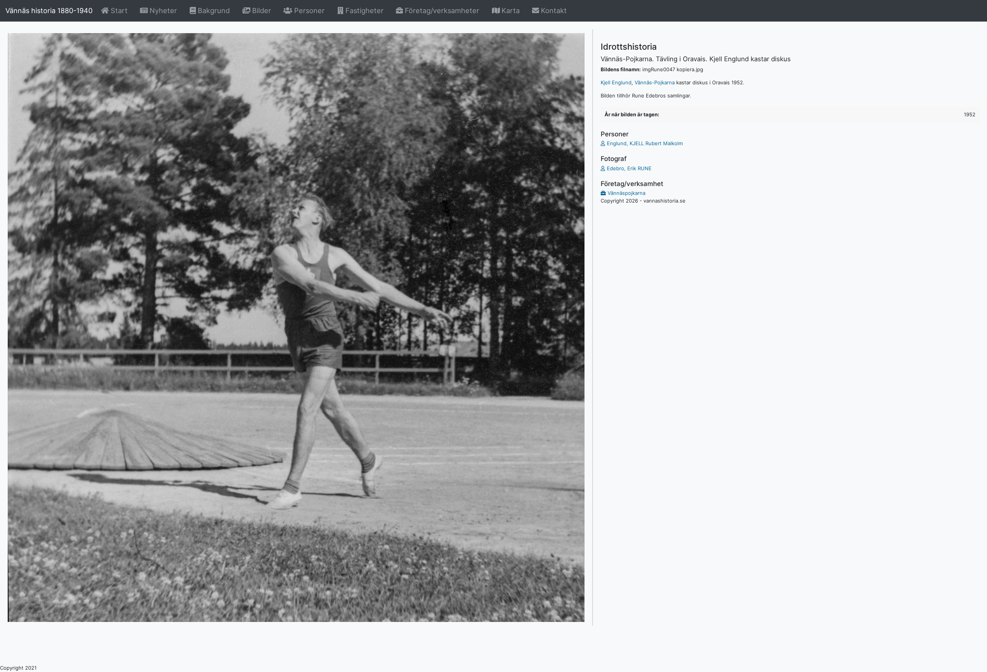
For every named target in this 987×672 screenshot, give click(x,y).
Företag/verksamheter (441, 10)
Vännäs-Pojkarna (655, 82)
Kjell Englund (616, 82)
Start (119, 10)
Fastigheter (364, 10)
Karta (510, 10)
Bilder (261, 10)
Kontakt (553, 10)
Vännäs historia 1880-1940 (49, 11)
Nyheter (164, 10)
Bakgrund (214, 10)
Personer (308, 10)
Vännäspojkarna (626, 193)
